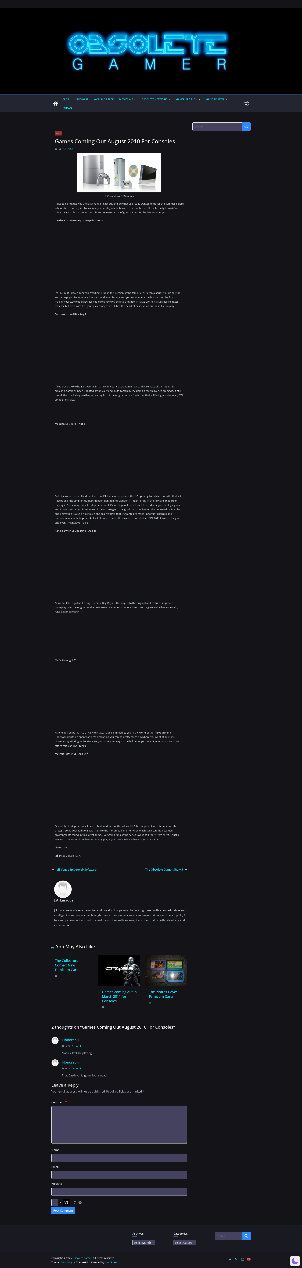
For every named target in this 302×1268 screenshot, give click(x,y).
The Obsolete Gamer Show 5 (164, 869)
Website (56, 1184)
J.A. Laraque (67, 148)
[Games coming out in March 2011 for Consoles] (119, 957)
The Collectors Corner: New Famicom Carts (67, 965)
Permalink (76, 1046)
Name (55, 1150)
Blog (66, 99)
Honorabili (70, 1040)
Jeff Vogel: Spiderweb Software (76, 869)
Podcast (68, 107)
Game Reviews (215, 99)
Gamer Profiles (186, 99)
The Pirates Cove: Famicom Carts (163, 994)
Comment (59, 1102)
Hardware (81, 99)
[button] (169, 99)
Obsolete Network (154, 99)
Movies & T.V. (127, 99)
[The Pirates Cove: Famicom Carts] (166, 957)
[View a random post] (246, 103)
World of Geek (104, 99)
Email (55, 1167)
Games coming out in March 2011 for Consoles (119, 996)
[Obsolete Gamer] (55, 103)
